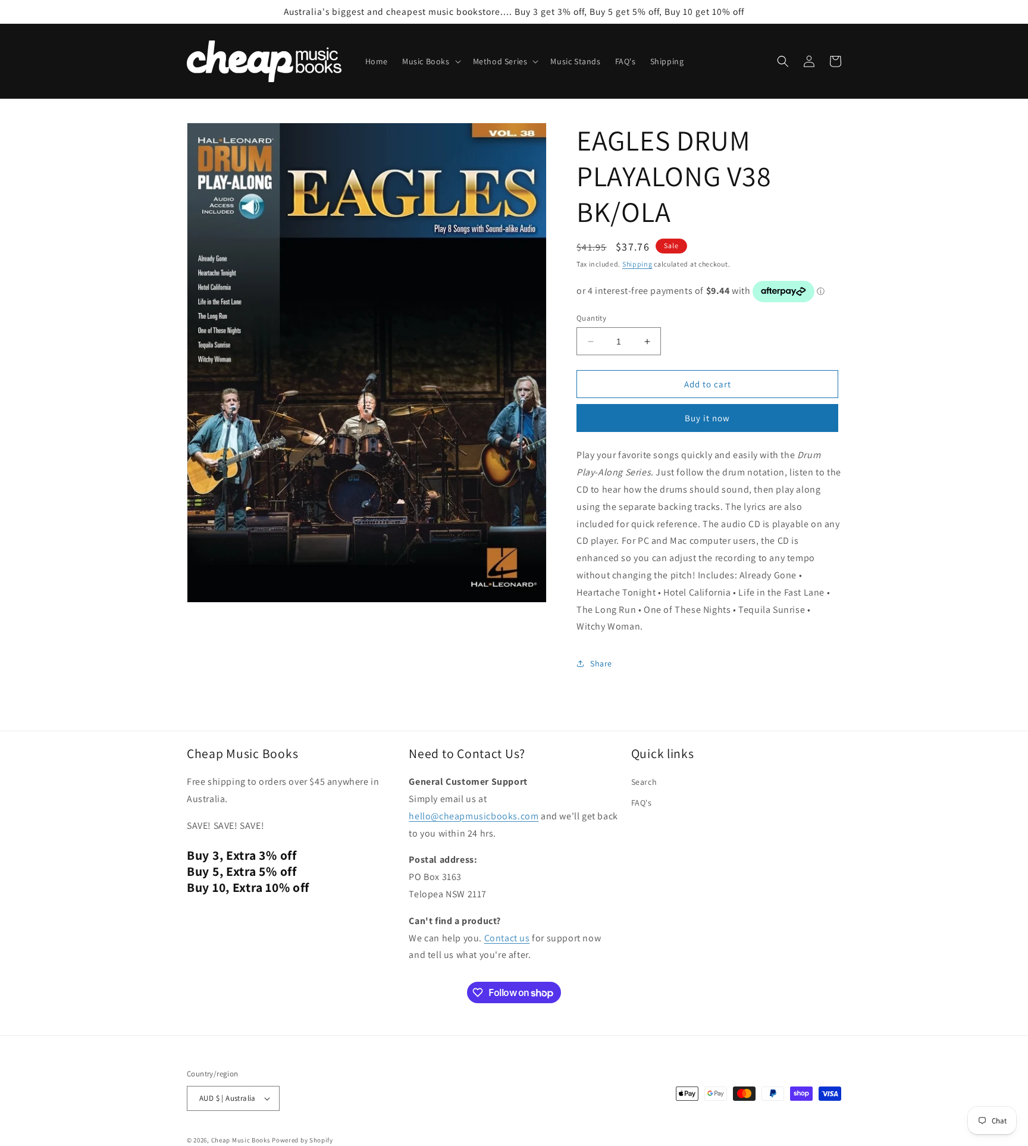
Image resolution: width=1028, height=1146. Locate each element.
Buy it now (707, 418)
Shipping (637, 263)
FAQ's (641, 802)
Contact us (507, 938)
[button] (430, 61)
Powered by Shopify (302, 1140)
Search (644, 781)
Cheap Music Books (241, 1140)
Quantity (591, 318)
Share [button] (601, 663)
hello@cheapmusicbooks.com (473, 816)
